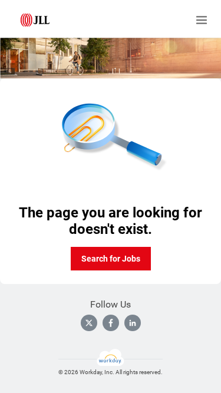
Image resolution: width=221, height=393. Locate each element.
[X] (89, 323)
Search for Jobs (110, 258)
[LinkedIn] (132, 323)
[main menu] (201, 20)
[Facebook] (111, 323)
